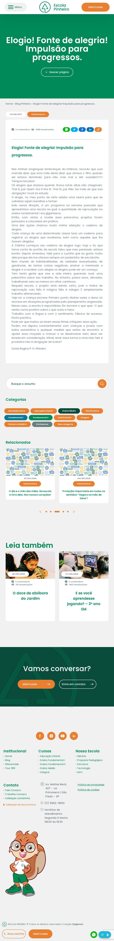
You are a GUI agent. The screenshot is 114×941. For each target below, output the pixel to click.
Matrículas (95, 7)
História (81, 756)
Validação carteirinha (17, 798)
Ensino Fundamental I (52, 760)
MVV (80, 772)
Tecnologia (83, 768)
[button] (40, 511)
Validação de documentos (20, 804)
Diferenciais (12, 764)
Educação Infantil (50, 756)
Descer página (59, 72)
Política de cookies (88, 789)
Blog (7, 760)
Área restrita (15, 934)
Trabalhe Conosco (16, 794)
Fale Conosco (13, 790)
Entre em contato (74, 684)
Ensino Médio (47, 768)
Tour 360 (10, 768)
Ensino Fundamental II (52, 764)
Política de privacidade (91, 784)
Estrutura (82, 764)
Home (9, 103)
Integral (44, 772)
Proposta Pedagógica (89, 760)
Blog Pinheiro (23, 103)
